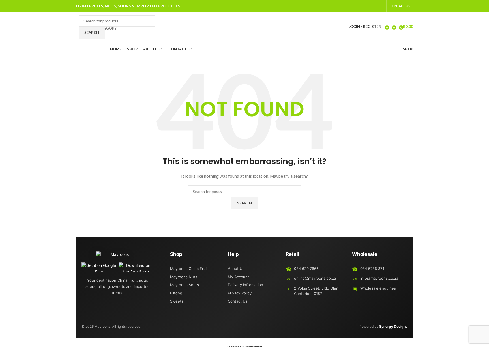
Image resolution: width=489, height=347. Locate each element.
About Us (236, 268)
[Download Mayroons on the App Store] (136, 267)
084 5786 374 (372, 268)
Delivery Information (245, 284)
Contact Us (238, 301)
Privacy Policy (240, 293)
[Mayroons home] (117, 256)
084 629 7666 (306, 268)
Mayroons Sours (184, 284)
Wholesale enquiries (378, 288)
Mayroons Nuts (183, 277)
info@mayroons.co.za (379, 278)
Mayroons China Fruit (189, 268)
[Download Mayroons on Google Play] (99, 267)
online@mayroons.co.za (315, 278)
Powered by (383, 326)
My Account (238, 277)
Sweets (176, 301)
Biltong (176, 293)
